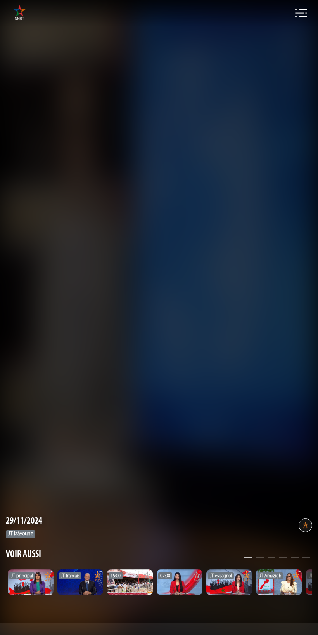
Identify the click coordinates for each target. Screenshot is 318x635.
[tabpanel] (31, 582)
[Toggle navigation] (301, 13)
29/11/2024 (24, 521)
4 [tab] (283, 558)
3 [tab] (271, 558)
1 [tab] (248, 558)
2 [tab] (259, 558)
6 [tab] (306, 558)
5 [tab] (294, 558)
